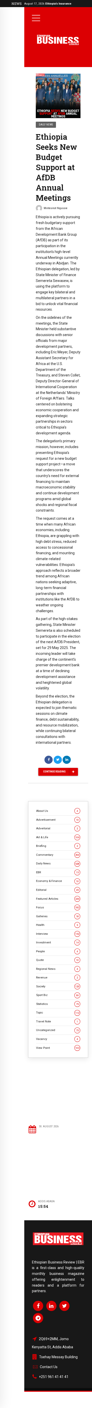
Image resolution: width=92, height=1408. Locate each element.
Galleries (57, 916)
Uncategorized (57, 1030)
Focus (57, 907)
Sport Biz (57, 995)
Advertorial (57, 828)
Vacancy (57, 1039)
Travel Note (57, 1021)
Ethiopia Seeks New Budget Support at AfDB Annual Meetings (56, 167)
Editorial (57, 890)
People (57, 951)
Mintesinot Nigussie (55, 208)
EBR (57, 872)
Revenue (57, 977)
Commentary (57, 855)
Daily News (46, 124)
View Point (57, 1048)
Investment (57, 942)
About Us (57, 811)
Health (57, 925)
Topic (57, 1012)
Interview (57, 934)
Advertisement (57, 819)
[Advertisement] (58, 1091)
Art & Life (57, 837)
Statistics (57, 1004)
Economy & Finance (57, 881)
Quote (57, 960)
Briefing (57, 846)
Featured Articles (57, 898)
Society (57, 986)
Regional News (57, 969)
